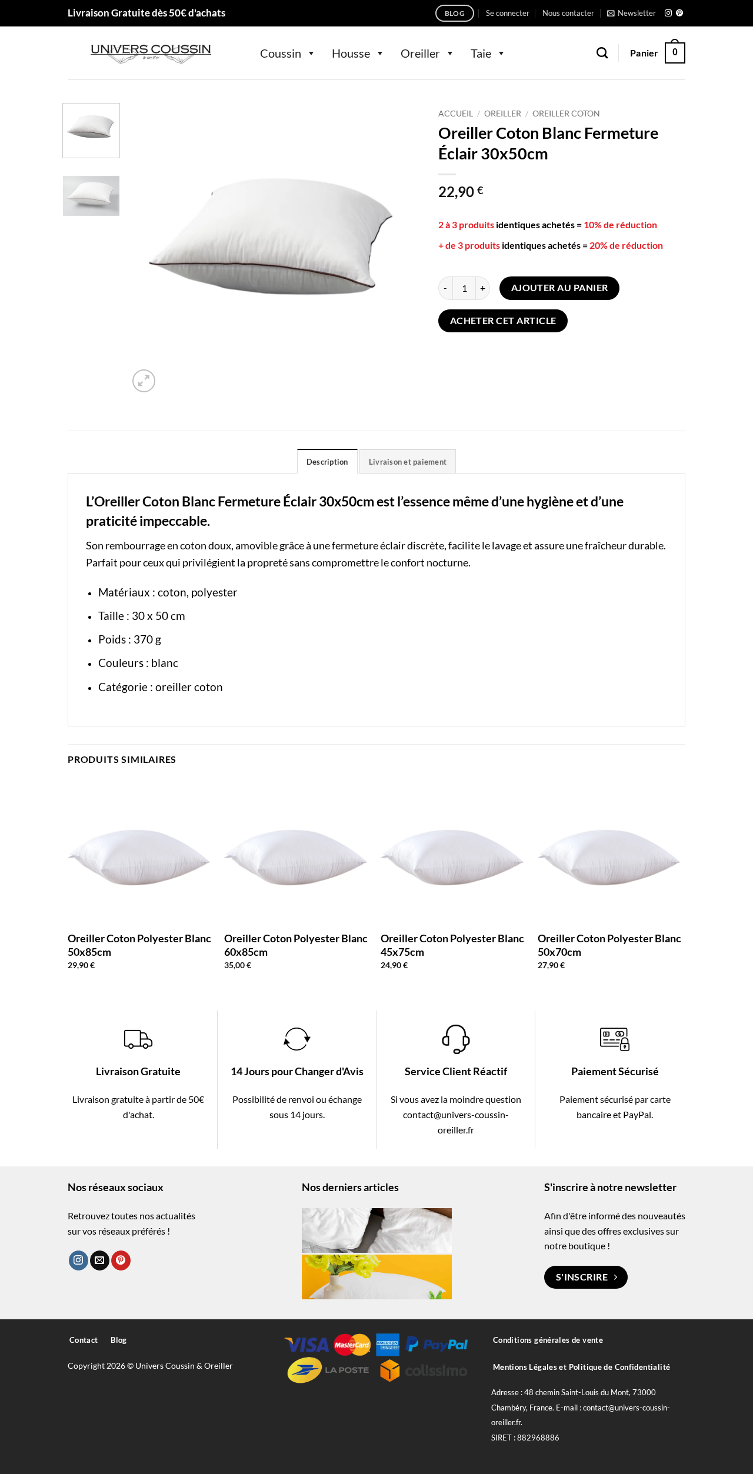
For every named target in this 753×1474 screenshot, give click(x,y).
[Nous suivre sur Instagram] (668, 13)
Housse (351, 53)
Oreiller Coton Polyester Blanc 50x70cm (609, 945)
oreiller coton (189, 686)
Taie (481, 53)
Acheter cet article (503, 320)
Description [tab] (327, 461)
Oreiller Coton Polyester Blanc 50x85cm (139, 945)
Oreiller (420, 53)
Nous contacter (568, 13)
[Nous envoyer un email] (99, 1260)
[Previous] (148, 249)
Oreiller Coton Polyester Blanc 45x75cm (452, 945)
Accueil (455, 113)
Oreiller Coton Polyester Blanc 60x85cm (296, 945)
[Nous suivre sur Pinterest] (679, 13)
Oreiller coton (566, 113)
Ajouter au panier (559, 287)
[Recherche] (602, 52)
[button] (507, 13)
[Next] (400, 249)
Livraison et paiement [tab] (408, 461)
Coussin (280, 53)
